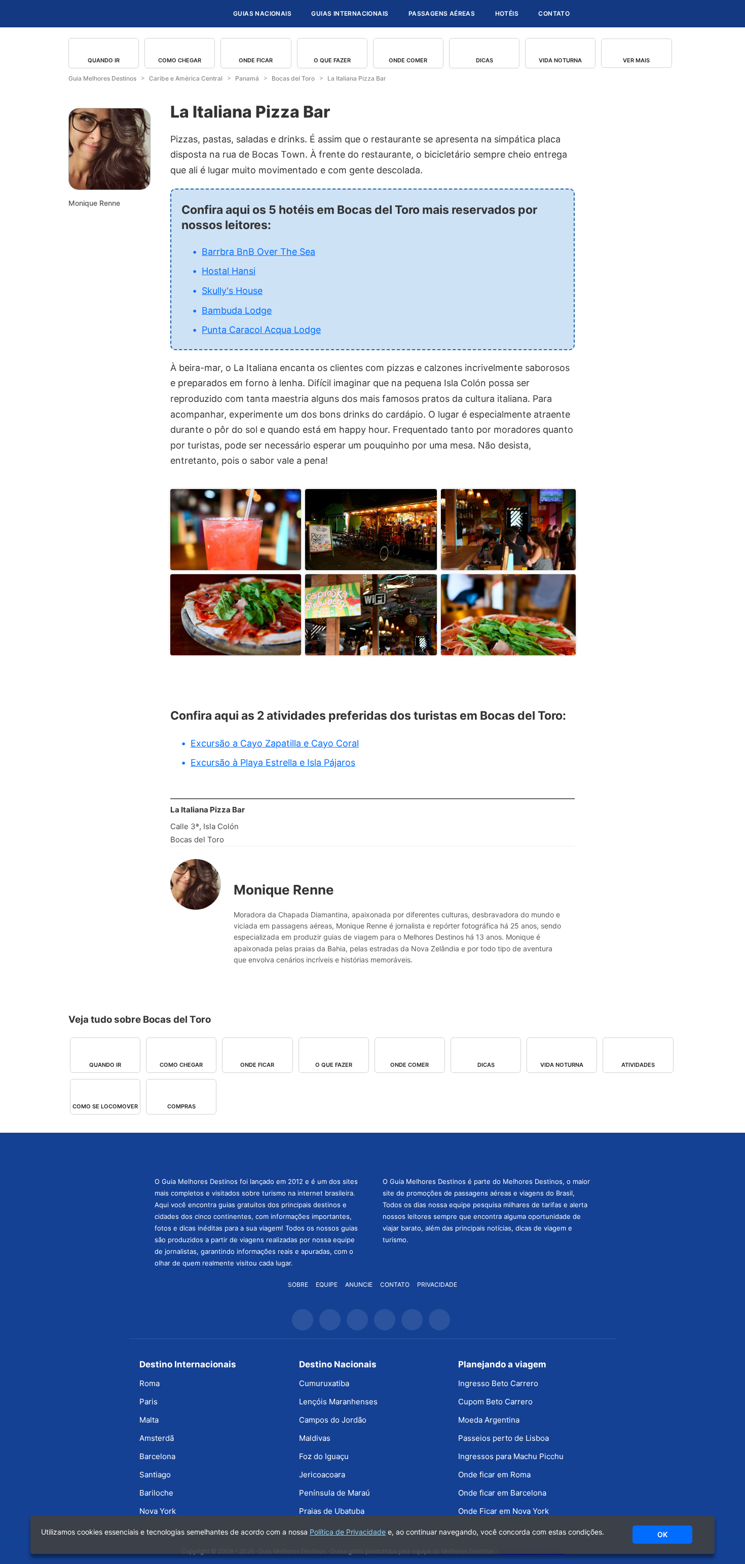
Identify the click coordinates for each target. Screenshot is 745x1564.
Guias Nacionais (262, 13)
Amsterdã (156, 1438)
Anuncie (358, 1284)
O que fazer (332, 60)
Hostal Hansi (228, 271)
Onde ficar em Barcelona (502, 1493)
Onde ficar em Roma (494, 1474)
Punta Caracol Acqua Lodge (261, 329)
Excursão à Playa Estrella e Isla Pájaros (273, 762)
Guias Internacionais (349, 13)
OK (662, 1534)
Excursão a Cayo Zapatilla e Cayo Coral (275, 743)
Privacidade (437, 1284)
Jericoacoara (322, 1474)
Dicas (484, 60)
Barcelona (157, 1456)
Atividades (638, 1064)
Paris (148, 1401)
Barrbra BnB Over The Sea (258, 251)
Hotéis (506, 13)
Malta (149, 1420)
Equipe (327, 1284)
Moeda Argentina (488, 1420)
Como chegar (179, 60)
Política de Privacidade (348, 1532)
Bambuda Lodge (237, 310)
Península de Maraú (334, 1493)
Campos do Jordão (332, 1420)
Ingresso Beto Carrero (498, 1383)
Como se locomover (105, 1106)
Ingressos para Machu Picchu (511, 1456)
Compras (181, 1106)
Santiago (155, 1474)
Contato (554, 13)
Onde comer (408, 60)
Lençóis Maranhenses (338, 1401)
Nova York (157, 1511)
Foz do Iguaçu (324, 1456)
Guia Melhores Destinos (163, 13)
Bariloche (156, 1493)
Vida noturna (560, 60)
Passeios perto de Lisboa (503, 1438)
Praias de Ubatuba (331, 1511)
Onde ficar (256, 60)
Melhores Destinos (486, 1153)
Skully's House (232, 290)
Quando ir (104, 60)
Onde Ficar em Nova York (503, 1511)
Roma (149, 1383)
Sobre (298, 1284)
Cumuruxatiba (324, 1383)
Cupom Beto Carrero (495, 1401)
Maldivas (314, 1438)
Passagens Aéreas (441, 13)
